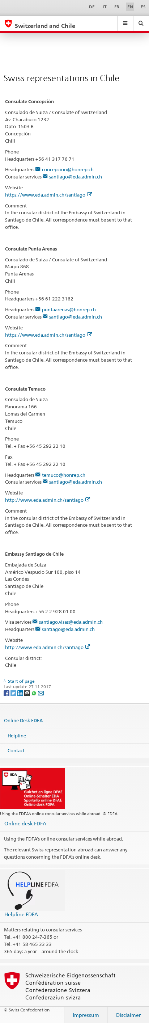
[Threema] (27, 692)
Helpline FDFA (21, 914)
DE (92, 6)
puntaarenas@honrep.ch (69, 309)
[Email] (41, 692)
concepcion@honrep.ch (68, 169)
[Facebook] (7, 692)
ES (143, 6)
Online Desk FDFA (23, 720)
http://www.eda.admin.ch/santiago (44, 500)
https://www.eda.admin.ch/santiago (45, 195)
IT (105, 6)
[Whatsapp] (34, 692)
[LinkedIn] (20, 692)
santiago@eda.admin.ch (75, 177)
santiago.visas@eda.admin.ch (71, 622)
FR (116, 6)
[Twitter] (13, 692)
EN (130, 6)
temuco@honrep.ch (63, 475)
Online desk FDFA (25, 823)
